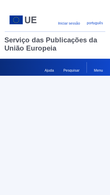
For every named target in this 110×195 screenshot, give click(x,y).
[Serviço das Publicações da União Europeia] (23, 19)
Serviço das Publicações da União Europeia (50, 44)
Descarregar (70, 109)
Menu (98, 70)
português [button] (95, 23)
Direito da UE (15, 146)
